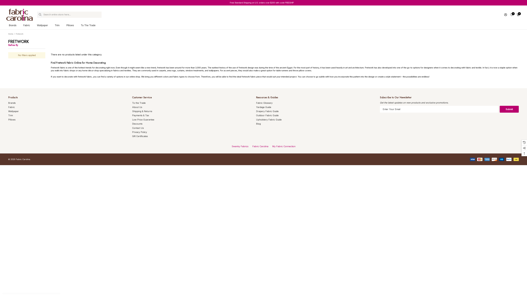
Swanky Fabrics (240, 146)
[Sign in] (505, 15)
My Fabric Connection (283, 146)
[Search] (40, 15)
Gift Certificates (140, 136)
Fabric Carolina (260, 146)
